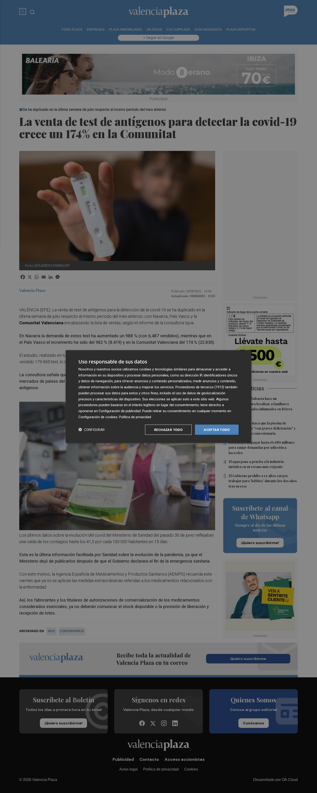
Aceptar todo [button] (217, 429)
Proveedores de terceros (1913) (199, 387)
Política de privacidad (135, 417)
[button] (91, 429)
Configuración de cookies (97, 417)
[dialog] (158, 396)
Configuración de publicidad (120, 411)
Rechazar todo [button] (168, 429)
